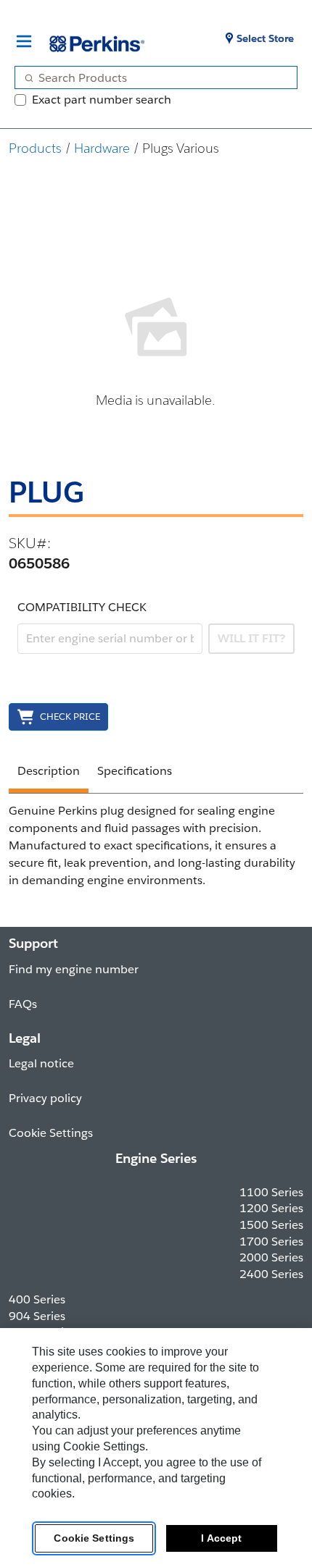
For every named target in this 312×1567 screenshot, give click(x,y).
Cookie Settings (94, 1538)
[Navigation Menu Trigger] (24, 41)
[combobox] (150, 77)
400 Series (37, 1299)
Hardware (102, 148)
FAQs (23, 1004)
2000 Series (271, 1257)
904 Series (37, 1316)
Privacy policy (45, 1098)
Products (35, 148)
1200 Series (271, 1208)
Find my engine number (74, 969)
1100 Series (271, 1192)
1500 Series (271, 1224)
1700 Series (271, 1241)
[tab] (49, 773)
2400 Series (271, 1274)
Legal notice (41, 1063)
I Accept (221, 1538)
